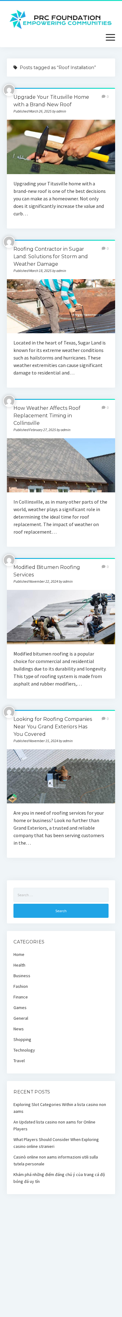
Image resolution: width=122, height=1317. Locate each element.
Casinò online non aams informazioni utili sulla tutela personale (55, 1160)
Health (19, 965)
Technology (24, 1050)
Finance (20, 997)
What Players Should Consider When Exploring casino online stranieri (56, 1143)
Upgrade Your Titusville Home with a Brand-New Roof (61, 147)
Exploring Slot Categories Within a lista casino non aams (59, 1108)
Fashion (20, 986)
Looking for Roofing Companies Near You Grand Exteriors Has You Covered (52, 726)
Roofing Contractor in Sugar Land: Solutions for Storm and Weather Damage (50, 256)
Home (18, 954)
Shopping (22, 1039)
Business (21, 975)
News (18, 1029)
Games (20, 1007)
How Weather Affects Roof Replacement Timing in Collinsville (46, 415)
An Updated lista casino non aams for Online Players (54, 1125)
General (20, 1018)
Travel (19, 1060)
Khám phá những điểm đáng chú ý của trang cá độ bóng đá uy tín (59, 1178)
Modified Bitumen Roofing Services (61, 617)
